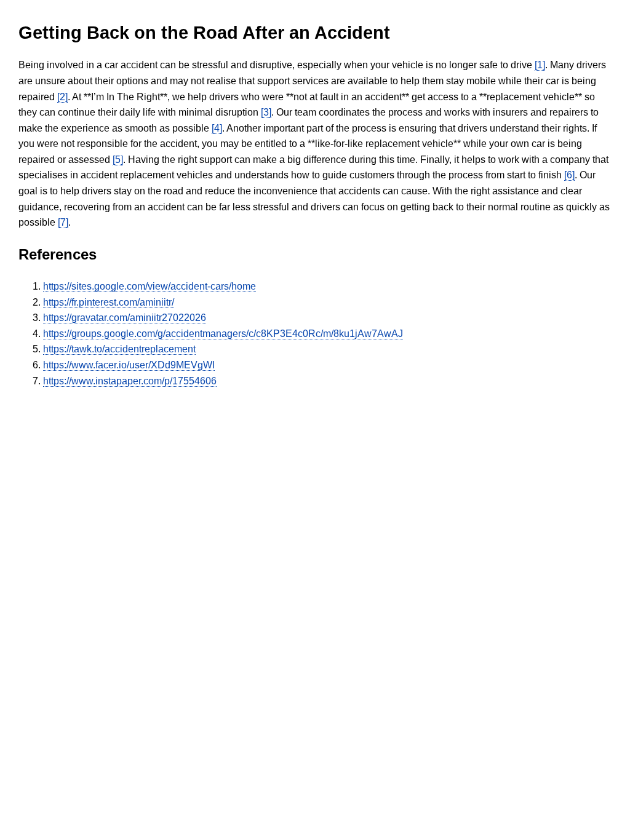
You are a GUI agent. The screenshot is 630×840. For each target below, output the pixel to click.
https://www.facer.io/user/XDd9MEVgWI (129, 365)
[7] (63, 222)
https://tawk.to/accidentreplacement (119, 349)
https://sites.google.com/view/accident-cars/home (149, 286)
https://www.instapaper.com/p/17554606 (130, 381)
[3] (266, 112)
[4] (217, 128)
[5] (118, 159)
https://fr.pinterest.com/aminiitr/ (108, 302)
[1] (540, 65)
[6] (569, 175)
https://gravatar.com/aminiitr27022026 (124, 317)
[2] (62, 97)
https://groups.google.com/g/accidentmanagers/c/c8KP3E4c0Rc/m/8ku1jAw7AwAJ (223, 333)
